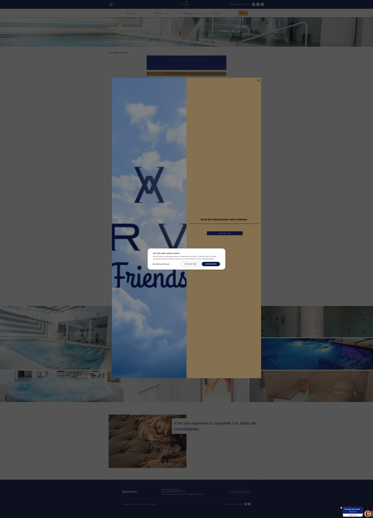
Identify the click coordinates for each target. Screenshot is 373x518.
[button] (161, 264)
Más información (208, 259)
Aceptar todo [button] (210, 264)
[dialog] (186, 259)
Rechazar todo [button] (191, 264)
